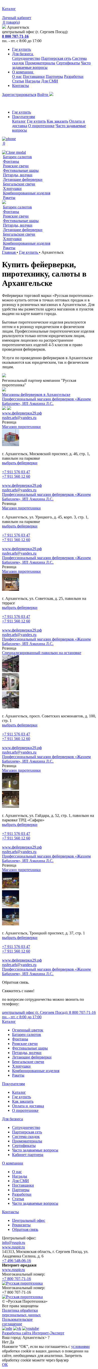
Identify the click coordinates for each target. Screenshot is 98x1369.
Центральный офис (28, 1220)
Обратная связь (25, 1229)
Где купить (21, 49)
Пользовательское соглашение (17, 1321)
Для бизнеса (23, 54)
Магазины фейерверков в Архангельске (36, 394)
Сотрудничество (26, 58)
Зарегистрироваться (19, 94)
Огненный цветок (27, 1030)
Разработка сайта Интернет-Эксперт (33, 1333)
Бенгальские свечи (19, 184)
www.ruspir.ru (13, 1247)
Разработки (73, 76)
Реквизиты (21, 1225)
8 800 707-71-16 (15, 36)
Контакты (20, 85)
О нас (17, 76)
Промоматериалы (40, 63)
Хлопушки (12, 188)
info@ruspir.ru (13, 1242)
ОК (5, 1364)
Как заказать (57, 121)
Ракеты (9, 197)
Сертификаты (68, 63)
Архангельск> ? (36, 1337)
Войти (43, 94)
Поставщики (34, 76)
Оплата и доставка (28, 1106)
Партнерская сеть (56, 58)
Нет (5, 1342)
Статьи (18, 81)
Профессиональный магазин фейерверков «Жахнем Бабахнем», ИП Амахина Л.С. (46, 401)
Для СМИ (49, 81)
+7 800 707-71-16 (16, 1279)
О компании (23, 72)
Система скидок (26, 1136)
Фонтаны (11, 161)
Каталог (19, 121)
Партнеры (54, 76)
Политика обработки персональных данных (21, 1312)
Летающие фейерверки (22, 179)
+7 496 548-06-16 (16, 1260)
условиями (80, 1346)
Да (12, 1342)
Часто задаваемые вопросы (35, 1150)
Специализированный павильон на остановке (41, 653)
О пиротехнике (41, 126)
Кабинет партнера (27, 1154)
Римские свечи (16, 166)
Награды (32, 81)
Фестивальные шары (21, 170)
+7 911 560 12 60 (16, 476)
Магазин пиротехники (21, 427)
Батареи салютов (17, 157)
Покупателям (23, 117)
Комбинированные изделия (26, 193)
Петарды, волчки (17, 175)
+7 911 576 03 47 (16, 472)
